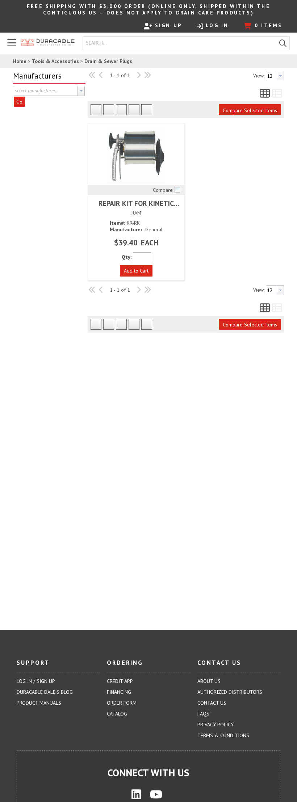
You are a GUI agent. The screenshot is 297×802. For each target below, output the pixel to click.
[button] (282, 43)
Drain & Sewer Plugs (108, 61)
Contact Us (211, 703)
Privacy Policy (215, 724)
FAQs (203, 713)
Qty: (126, 257)
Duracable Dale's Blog (45, 692)
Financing (119, 692)
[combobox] (179, 43)
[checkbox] (177, 190)
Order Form (122, 703)
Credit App (120, 681)
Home (19, 61)
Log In (217, 25)
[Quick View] (136, 156)
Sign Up (168, 25)
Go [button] (19, 101)
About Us (209, 681)
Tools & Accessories (55, 61)
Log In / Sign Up (36, 681)
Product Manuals (39, 703)
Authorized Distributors (229, 692)
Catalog (117, 713)
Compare (163, 190)
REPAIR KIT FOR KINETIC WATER (136, 203)
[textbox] (181, 43)
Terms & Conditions (223, 735)
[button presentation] (81, 91)
